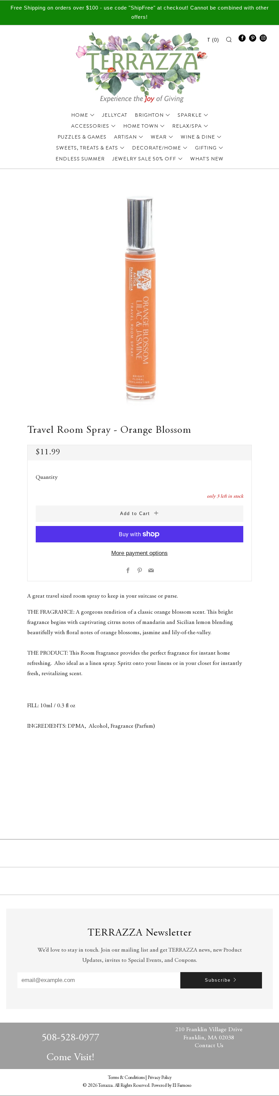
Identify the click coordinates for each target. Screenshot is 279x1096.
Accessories (90, 126)
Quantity (47, 478)
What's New (207, 158)
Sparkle (190, 115)
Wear (159, 137)
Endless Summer (80, 158)
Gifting (206, 148)
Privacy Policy (159, 1078)
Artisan (125, 137)
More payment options (139, 553)
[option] (139, 298)
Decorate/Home (156, 148)
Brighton (149, 115)
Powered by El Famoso (171, 1085)
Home (79, 115)
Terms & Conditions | (128, 1078)
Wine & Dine (198, 137)
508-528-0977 (70, 1038)
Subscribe (218, 980)
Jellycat (114, 115)
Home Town (140, 126)
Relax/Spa (187, 126)
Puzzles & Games (82, 137)
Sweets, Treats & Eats (87, 148)
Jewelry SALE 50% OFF (144, 158)
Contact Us (209, 1046)
